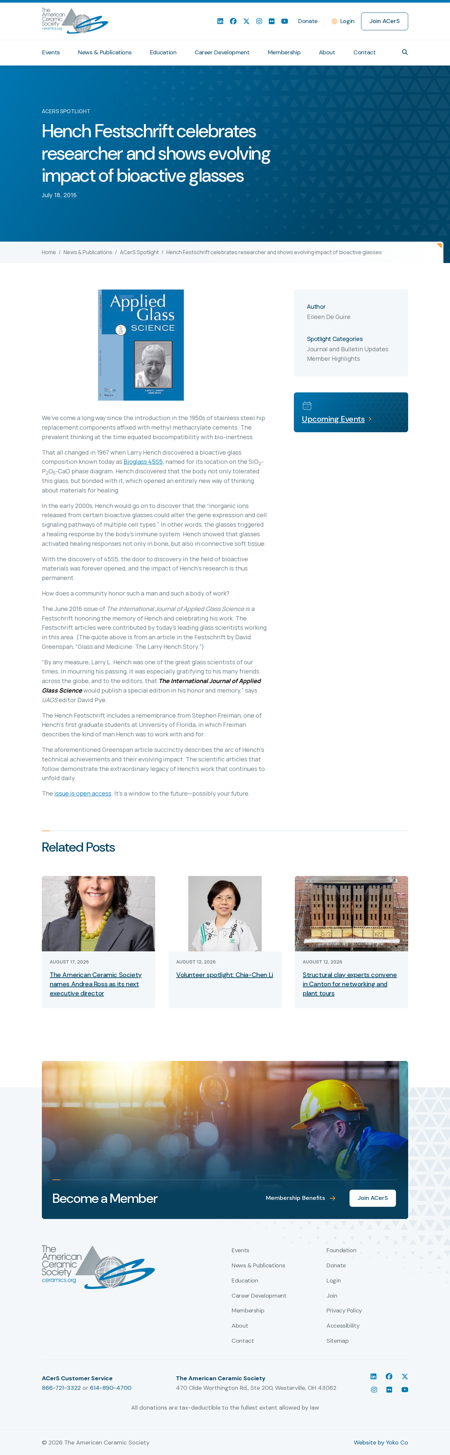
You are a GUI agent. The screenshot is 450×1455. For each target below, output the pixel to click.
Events (51, 52)
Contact (364, 52)
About (327, 52)
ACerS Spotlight (139, 252)
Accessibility (342, 1326)
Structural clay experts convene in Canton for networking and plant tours (350, 983)
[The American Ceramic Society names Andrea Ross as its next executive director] (98, 913)
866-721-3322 (61, 1388)
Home (49, 252)
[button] (405, 52)
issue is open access (82, 793)
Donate (308, 21)
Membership (284, 52)
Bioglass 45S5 (143, 461)
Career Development (222, 52)
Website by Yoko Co (381, 1442)
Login (347, 21)
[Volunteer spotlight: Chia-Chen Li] (225, 913)
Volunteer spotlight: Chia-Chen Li (224, 974)
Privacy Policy (344, 1311)
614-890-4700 (110, 1388)
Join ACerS (384, 21)
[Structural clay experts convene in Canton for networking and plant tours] (351, 913)
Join (331, 1296)
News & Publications (104, 52)
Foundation (341, 1250)
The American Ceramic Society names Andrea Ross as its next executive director (96, 983)
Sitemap (337, 1341)
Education (163, 52)
